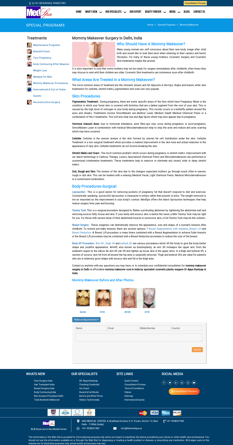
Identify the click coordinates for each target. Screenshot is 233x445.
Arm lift (100, 243)
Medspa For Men (42, 77)
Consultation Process (195, 3)
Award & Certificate (89, 392)
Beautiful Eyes (41, 51)
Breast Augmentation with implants (168, 228)
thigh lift (110, 243)
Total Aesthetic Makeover (47, 400)
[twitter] (170, 382)
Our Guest (84, 388)
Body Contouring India (45, 392)
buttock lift (126, 243)
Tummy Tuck (79, 210)
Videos (127, 392)
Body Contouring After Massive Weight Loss (51, 67)
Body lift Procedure (83, 243)
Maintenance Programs (46, 45)
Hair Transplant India (44, 384)
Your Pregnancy (42, 57)
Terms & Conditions (134, 388)
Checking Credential (89, 384)
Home (150, 24)
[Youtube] (194, 382)
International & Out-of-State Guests (49, 92)
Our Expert (135, 11)
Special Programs (166, 24)
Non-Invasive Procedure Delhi (48, 396)
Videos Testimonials (89, 400)
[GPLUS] (176, 382)
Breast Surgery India (44, 388)
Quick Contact (131, 380)
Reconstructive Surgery (46, 102)
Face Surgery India (43, 380)
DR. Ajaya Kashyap (88, 380)
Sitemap (128, 396)
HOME (78, 11)
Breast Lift (195, 228)
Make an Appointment (85, 319)
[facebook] (164, 382)
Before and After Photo (91, 396)
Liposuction (78, 191)
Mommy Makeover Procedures (50, 83)
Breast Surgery (80, 224)
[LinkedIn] (182, 382)
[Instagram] (188, 382)
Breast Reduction (81, 232)
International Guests (134, 400)
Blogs (187, 11)
